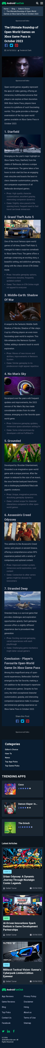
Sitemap (27, 1023)
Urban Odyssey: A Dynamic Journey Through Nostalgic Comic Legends (19, 880)
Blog (13, 9)
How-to (8, 753)
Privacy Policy (30, 996)
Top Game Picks (12, 766)
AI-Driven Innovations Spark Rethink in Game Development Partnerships (20, 926)
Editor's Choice (24, 9)
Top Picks (6, 1012)
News (7, 757)
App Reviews (8, 996)
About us (28, 1012)
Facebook (6, 1023)
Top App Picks (11, 762)
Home (6, 9)
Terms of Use (30, 1018)
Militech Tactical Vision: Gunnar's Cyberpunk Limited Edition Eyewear (22, 973)
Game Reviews (8, 1002)
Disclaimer (28, 1002)
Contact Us (6, 1018)
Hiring (26, 1007)
